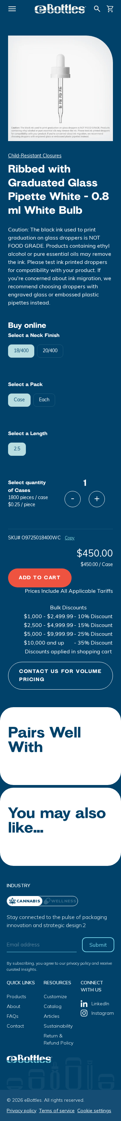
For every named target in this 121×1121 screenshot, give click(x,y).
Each (44, 400)
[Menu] (12, 9)
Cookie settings (94, 1110)
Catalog (53, 1006)
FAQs (12, 1016)
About (13, 1006)
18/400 (21, 351)
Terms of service (57, 1110)
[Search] (97, 9)
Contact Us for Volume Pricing (60, 675)
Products (16, 996)
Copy (70, 538)
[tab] (60, 901)
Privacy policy (21, 1110)
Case (19, 400)
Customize (55, 996)
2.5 (17, 449)
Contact (15, 1026)
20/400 (50, 351)
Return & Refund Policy (58, 1039)
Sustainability (58, 1026)
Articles (51, 1016)
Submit (98, 944)
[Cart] (110, 9)
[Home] (60, 9)
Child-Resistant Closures (35, 156)
